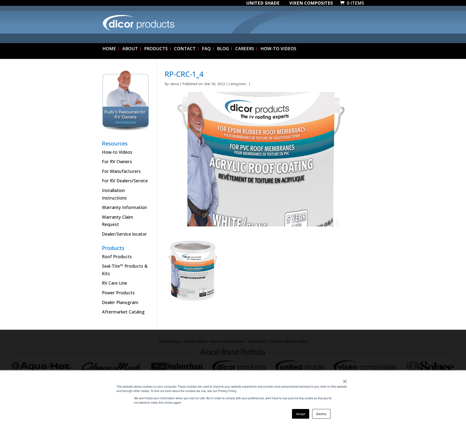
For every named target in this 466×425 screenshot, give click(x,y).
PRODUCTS (156, 49)
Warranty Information (124, 207)
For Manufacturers (121, 171)
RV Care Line (114, 283)
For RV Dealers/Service (125, 181)
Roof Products (117, 256)
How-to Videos (117, 152)
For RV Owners (117, 161)
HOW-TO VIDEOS (278, 49)
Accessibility (257, 341)
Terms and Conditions (226, 341)
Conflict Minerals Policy (289, 341)
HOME (109, 49)
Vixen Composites (311, 3)
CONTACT (185, 49)
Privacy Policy (169, 341)
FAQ (206, 49)
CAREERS (244, 49)
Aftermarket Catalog (123, 312)
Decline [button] (321, 414)
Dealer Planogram (120, 302)
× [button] (345, 379)
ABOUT (130, 49)
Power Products (118, 293)
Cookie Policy (194, 341)
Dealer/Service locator (124, 234)
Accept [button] (300, 414)
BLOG (223, 49)
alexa (174, 83)
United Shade (263, 3)
